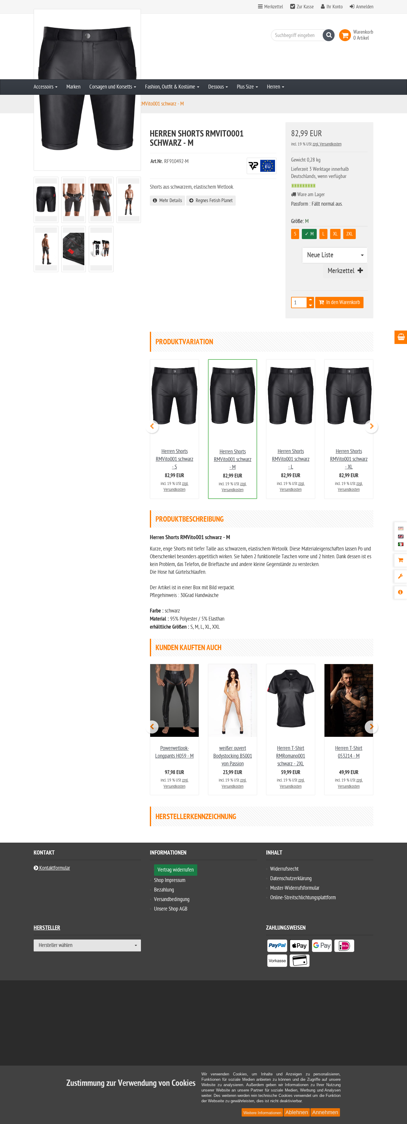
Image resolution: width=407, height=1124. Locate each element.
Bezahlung (164, 890)
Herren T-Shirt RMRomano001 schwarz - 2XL (290, 756)
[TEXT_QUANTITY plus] (310, 301)
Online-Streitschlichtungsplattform (303, 897)
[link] (346, 35)
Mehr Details (169, 200)
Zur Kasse (305, 7)
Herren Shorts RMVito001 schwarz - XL (349, 459)
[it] (400, 544)
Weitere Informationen (262, 1113)
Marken (73, 87)
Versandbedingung (171, 899)
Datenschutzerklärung (291, 878)
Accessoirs (44, 87)
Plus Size (246, 87)
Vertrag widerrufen (176, 870)
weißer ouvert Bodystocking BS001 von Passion (232, 756)
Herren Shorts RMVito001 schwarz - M (232, 459)
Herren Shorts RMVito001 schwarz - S (174, 459)
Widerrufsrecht (284, 869)
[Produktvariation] (400, 576)
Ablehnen (296, 1112)
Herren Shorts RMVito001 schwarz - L (291, 459)
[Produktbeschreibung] (400, 592)
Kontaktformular (54, 868)
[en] (400, 536)
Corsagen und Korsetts (111, 87)
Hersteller (47, 928)
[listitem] (277, 946)
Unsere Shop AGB (170, 909)
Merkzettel (273, 7)
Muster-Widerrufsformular (294, 888)
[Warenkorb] (400, 560)
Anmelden (364, 7)
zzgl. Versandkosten (327, 144)
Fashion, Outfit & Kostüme (170, 87)
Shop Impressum (169, 880)
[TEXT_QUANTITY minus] (310, 304)
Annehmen (325, 1112)
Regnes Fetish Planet (213, 200)
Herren (274, 87)
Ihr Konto (335, 7)
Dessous (216, 87)
